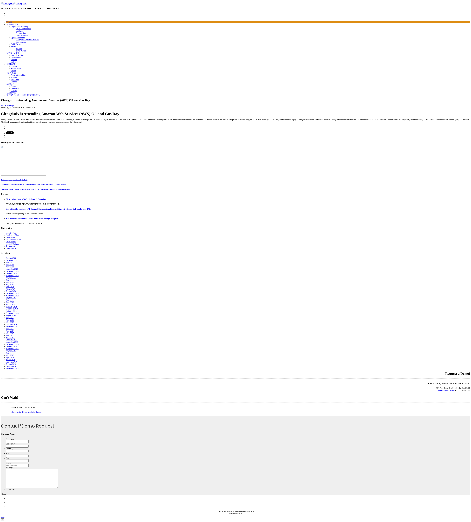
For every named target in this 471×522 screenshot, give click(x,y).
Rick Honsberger (7, 105)
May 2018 (10, 322)
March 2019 (10, 304)
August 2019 (11, 298)
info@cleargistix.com (446, 390)
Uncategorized (11, 248)
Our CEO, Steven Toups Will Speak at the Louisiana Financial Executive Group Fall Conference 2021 (48, 209)
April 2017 (10, 335)
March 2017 (10, 337)
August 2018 (11, 315)
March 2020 (10, 289)
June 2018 (10, 320)
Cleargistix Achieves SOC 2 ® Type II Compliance (27, 199)
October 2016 (11, 346)
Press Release (11, 242)
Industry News (11, 233)
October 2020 (11, 273)
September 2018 (12, 313)
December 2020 (12, 269)
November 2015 (12, 368)
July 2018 (9, 318)
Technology (10, 246)
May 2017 (10, 333)
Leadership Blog (12, 235)
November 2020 (12, 271)
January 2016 (11, 364)
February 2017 (11, 340)
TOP (3, 517)
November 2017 (12, 326)
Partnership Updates (13, 239)
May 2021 (10, 267)
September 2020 (12, 276)
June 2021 (10, 265)
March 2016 (10, 360)
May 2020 (10, 284)
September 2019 (12, 295)
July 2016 (9, 353)
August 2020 (11, 278)
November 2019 (12, 293)
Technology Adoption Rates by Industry (14, 180)
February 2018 (11, 324)
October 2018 (11, 311)
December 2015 (12, 366)
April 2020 (10, 287)
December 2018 (12, 309)
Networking (10, 237)
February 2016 (11, 362)
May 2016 (10, 355)
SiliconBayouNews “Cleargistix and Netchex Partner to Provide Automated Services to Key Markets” (36, 189)
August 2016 (11, 351)
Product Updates (12, 244)
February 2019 (11, 307)
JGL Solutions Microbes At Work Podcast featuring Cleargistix (32, 218)
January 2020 (11, 291)
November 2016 (12, 344)
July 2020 (9, 280)
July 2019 (9, 300)
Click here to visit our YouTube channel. (26, 412)
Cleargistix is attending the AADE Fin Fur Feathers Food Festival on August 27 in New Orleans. (33, 184)
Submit (4, 494)
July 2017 (9, 329)
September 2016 (12, 349)
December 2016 (12, 342)
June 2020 (10, 282)
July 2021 (9, 262)
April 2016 (10, 357)
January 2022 (11, 258)
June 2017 (10, 331)
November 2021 (12, 260)
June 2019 (10, 302)
